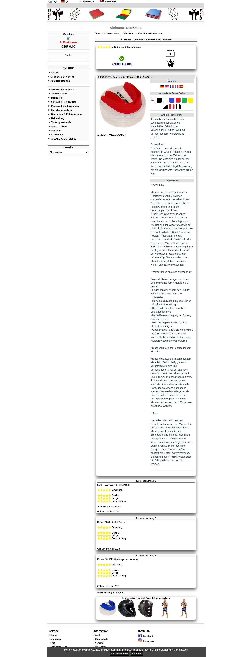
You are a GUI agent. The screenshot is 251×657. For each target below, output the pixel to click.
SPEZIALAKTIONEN (61, 89)
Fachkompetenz (58, 647)
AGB (97, 635)
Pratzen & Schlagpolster (63, 106)
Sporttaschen (57, 126)
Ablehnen (137, 653)
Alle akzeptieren (119, 653)
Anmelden (88, 1)
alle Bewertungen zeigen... (111, 592)
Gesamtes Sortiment (61, 76)
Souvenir (54, 130)
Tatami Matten (57, 93)
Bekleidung (56, 118)
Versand (99, 643)
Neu (129, 28)
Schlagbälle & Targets (62, 101)
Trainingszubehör (60, 122)
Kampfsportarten (59, 80)
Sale (137, 28)
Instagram (148, 641)
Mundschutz (130, 33)
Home (98, 33)
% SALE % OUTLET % (62, 138)
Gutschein (55, 134)
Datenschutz (101, 639)
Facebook (147, 636)
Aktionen (117, 28)
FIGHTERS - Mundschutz (150, 33)
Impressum (56, 639)
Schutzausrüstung (60, 110)
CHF (50, 1)
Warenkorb (108, 1)
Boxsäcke (55, 97)
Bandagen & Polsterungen (65, 114)
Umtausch (100, 647)
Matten (53, 72)
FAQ (52, 643)
